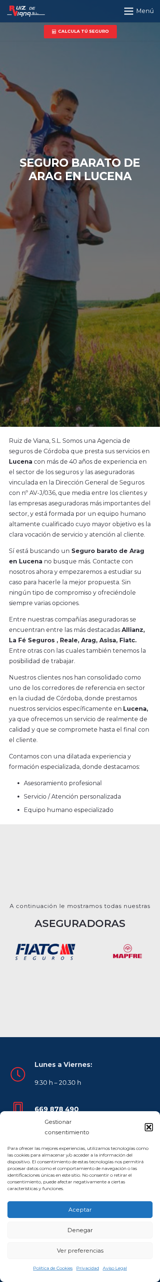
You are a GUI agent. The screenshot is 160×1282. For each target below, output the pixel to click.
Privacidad (87, 1268)
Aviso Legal (115, 1268)
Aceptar (80, 1209)
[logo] (25, 11)
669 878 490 (57, 1109)
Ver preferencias (80, 1250)
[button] (149, 1127)
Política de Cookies (53, 1268)
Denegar (80, 1230)
